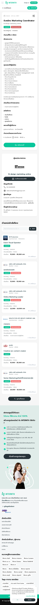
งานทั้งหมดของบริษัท (21, 179)
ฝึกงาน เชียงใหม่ (7, 572)
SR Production (13, 237)
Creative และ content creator (15, 351)
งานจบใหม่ (5, 583)
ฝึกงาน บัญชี (6, 558)
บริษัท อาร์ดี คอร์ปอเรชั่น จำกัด (17, 264)
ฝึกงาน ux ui (6, 561)
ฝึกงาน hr (5, 565)
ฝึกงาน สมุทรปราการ (30, 572)
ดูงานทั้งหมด (21, 399)
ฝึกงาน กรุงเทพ (25, 569)
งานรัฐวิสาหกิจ (7, 590)
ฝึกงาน (4, 569)
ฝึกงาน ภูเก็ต (27, 575)
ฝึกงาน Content (28, 558)
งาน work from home (17, 583)
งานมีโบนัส (6, 586)
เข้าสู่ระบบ (26, 3)
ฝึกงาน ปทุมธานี (16, 575)
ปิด (17, 600)
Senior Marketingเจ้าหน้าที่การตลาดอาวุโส (18, 378)
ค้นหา (33, 229)
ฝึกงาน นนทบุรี (18, 572)
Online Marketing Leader (13, 297)
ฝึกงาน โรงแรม (17, 561)
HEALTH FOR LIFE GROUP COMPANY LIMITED (22, 318)
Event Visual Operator (12, 242)
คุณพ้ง (11, 345)
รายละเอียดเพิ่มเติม (30, 596)
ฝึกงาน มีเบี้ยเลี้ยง (14, 569)
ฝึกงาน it (13, 565)
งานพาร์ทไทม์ (30, 583)
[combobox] (15, 229)
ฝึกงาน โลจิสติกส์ (28, 561)
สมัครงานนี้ (33, 8)
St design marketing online (19, 174)
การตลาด (7, 324)
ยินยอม (29, 600)
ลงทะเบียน (34, 3)
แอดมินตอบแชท (9, 270)
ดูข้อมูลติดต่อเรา (9, 506)
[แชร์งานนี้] (33, 16)
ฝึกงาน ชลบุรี (6, 575)
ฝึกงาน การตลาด (17, 558)
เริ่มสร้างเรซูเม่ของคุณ (17, 456)
